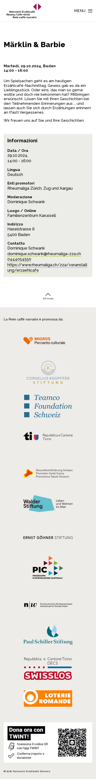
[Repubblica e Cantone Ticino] (48, 437)
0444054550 (19, 259)
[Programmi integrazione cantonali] (48, 569)
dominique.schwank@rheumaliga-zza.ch (44, 253)
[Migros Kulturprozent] (48, 344)
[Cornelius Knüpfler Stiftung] (48, 373)
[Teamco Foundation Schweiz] (48, 406)
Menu (79, 11)
